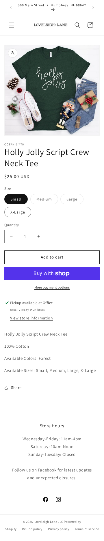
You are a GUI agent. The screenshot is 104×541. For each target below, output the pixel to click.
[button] (11, 25)
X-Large (17, 212)
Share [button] (16, 387)
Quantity (11, 224)
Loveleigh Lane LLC (49, 522)
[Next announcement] (93, 7)
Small (16, 199)
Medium (47, 200)
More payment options (52, 287)
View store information (31, 318)
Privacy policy (58, 529)
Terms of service (87, 529)
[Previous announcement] (10, 7)
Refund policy (32, 529)
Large (74, 200)
